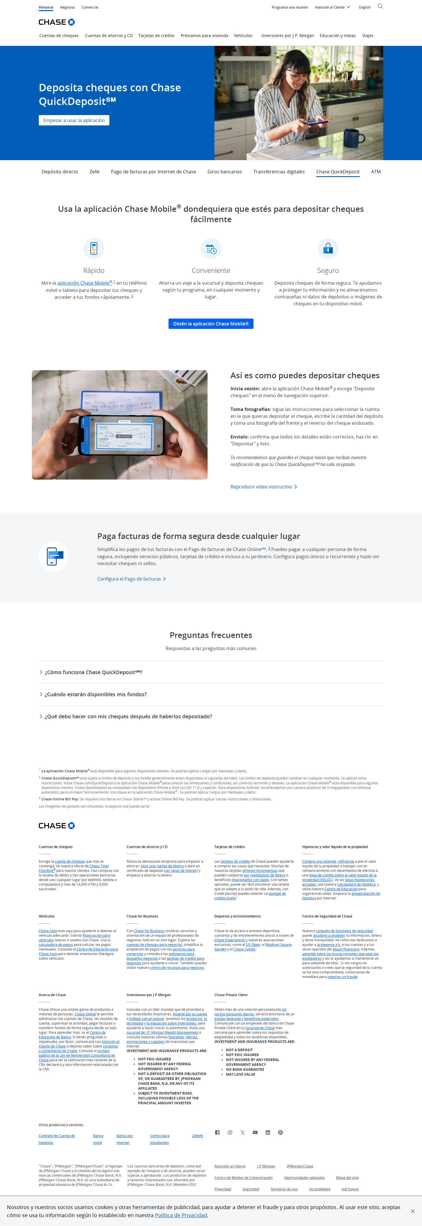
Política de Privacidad (181, 1215)
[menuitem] (290, 7)
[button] (413, 1211)
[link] (217, 1133)
